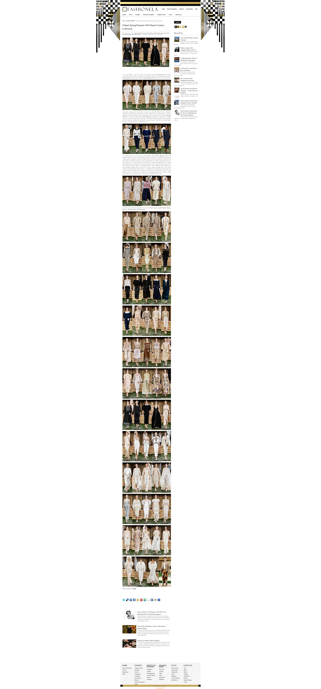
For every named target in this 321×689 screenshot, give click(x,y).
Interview (149, 679)
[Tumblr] (152, 600)
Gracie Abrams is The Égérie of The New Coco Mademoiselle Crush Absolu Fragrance (188, 113)
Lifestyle (188, 665)
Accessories (138, 678)
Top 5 (173, 674)
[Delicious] (127, 600)
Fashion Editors (151, 675)
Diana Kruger (149, 33)
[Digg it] (130, 600)
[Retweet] (123, 600)
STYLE (170, 14)
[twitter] (178, 27)
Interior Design (188, 680)
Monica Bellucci (138, 34)
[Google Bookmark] (159, 600)
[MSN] (155, 600)
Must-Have (174, 680)
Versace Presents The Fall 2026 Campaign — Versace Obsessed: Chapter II (189, 90)
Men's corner (175, 668)
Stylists (149, 677)
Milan (160, 673)
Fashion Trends (139, 668)
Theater (186, 674)
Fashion (138, 665)
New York (161, 669)
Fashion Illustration (140, 682)
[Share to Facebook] (134, 600)
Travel (185, 682)
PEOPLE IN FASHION (148, 14)
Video (123, 674)
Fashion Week (162, 666)
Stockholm (162, 677)
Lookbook (137, 676)
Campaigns (138, 674)
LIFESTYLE (178, 14)
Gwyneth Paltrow (156, 33)
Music (185, 670)
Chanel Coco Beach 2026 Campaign (148, 640)
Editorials (137, 670)
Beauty (136, 680)
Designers (149, 669)
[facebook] (176, 27)
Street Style (175, 670)
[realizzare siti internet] (160, 688)
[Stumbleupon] (145, 600)
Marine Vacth (131, 34)
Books (185, 672)
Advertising (189, 9)
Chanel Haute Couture (142, 33)
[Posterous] (138, 600)
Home (163, 9)
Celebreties (175, 672)
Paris (160, 675)
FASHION (137, 14)
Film (185, 668)
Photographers (151, 673)
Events (185, 678)
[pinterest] (183, 27)
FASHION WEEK (161, 14)
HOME (124, 14)
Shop (196, 9)
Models (149, 671)
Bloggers (174, 676)
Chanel (135, 33)
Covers (136, 672)
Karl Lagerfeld (125, 34)
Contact (181, 9)
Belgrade (161, 679)
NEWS (130, 14)
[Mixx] (141, 600)
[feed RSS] (181, 27)
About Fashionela (172, 9)
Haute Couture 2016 (165, 33)
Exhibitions (187, 676)
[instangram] (186, 27)
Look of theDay (176, 678)
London (161, 671)
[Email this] (148, 600)
